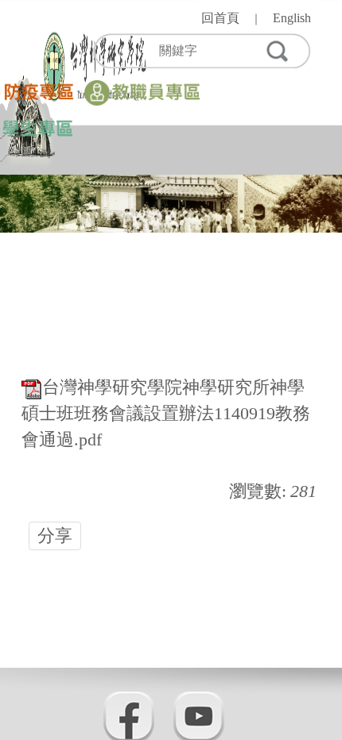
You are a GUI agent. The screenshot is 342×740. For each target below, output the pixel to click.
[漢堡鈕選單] (298, 143)
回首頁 (220, 18)
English (292, 18)
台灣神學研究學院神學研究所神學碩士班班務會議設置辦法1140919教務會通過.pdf (165, 413)
